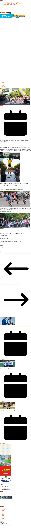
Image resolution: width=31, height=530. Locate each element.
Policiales (3, 514)
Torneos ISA (3, 519)
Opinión (3, 83)
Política (3, 84)
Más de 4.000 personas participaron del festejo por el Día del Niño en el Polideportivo (14, 5)
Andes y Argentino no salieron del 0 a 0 (7, 410)
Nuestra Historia (4, 87)
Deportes (3, 82)
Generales (3, 511)
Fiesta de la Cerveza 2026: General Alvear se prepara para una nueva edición (12, 3)
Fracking (3, 510)
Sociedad (3, 85)
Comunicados (3, 507)
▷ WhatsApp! (8, 525)
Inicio (2, 81)
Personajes (3, 513)
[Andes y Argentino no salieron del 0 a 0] (7, 409)
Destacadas (3, 509)
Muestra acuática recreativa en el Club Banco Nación (9, 4)
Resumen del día (4, 516)
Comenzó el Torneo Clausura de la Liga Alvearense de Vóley (10, 2)
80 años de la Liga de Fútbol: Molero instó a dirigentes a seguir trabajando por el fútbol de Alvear (15, 326)
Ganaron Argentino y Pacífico (5, 368)
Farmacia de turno (4, 86)
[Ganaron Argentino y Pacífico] (7, 367)
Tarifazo (3, 518)
